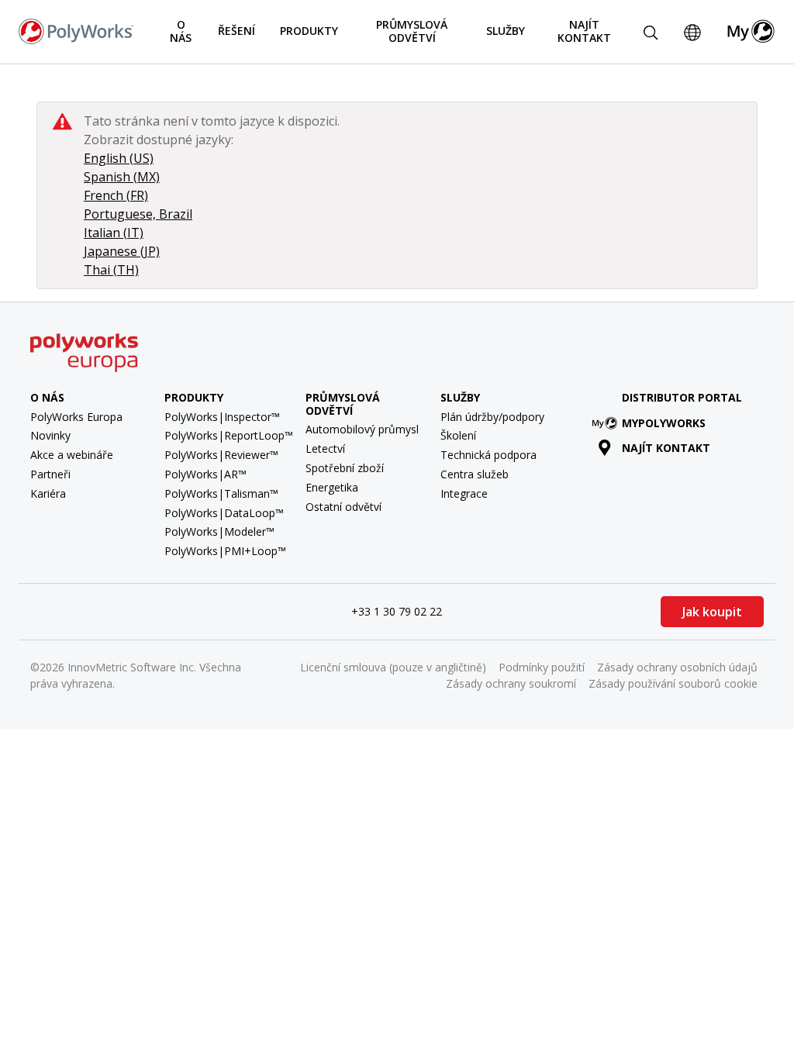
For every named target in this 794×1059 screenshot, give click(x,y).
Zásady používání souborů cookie (673, 683)
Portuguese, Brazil (138, 213)
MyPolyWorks (664, 423)
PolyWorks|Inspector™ (222, 416)
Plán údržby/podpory (492, 416)
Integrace (464, 493)
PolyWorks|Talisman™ (221, 493)
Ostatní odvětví (343, 506)
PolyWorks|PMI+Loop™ (225, 550)
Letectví (325, 448)
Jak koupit (712, 611)
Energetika (332, 487)
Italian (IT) (113, 232)
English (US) (119, 158)
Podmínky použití (542, 667)
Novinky (50, 435)
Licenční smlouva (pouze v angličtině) (393, 667)
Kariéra (48, 493)
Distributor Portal (682, 397)
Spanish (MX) (122, 176)
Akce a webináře (71, 454)
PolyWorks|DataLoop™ (224, 512)
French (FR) (116, 195)
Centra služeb (474, 474)
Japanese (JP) (122, 251)
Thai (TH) (111, 269)
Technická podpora (488, 454)
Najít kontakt (584, 31)
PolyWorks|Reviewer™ (221, 454)
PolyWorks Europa (76, 416)
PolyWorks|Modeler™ (219, 531)
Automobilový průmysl (362, 429)
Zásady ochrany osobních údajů (677, 667)
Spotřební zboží (345, 468)
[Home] (76, 30)
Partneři (50, 474)
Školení (458, 435)
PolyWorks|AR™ (205, 474)
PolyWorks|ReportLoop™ (228, 435)
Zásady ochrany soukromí (511, 683)
